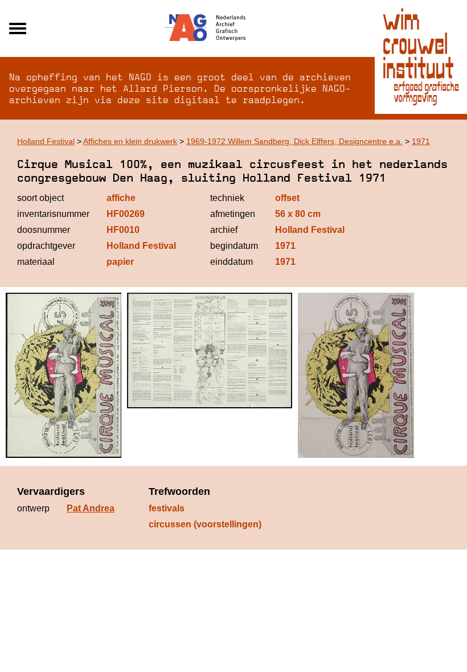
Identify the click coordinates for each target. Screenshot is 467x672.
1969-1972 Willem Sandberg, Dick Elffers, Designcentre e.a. (294, 141)
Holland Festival (46, 141)
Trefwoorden (179, 491)
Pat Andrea (90, 508)
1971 (421, 141)
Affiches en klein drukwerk (130, 141)
